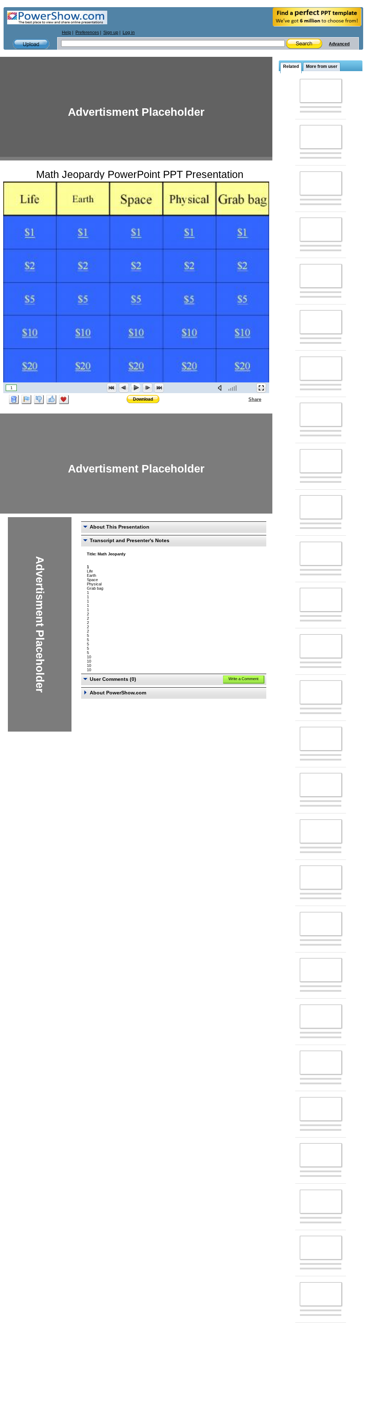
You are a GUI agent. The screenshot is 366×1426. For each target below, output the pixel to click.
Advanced (339, 43)
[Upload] (31, 44)
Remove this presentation (14, 399)
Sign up (110, 32)
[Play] (135, 387)
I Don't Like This (39, 399)
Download (143, 399)
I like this (51, 399)
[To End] (159, 387)
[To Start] (112, 387)
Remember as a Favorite (64, 399)
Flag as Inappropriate (26, 399)
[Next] (147, 387)
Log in (129, 32)
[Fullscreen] (261, 387)
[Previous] (123, 387)
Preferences (87, 32)
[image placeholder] (321, 91)
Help (66, 32)
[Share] (244, 399)
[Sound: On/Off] (221, 387)
